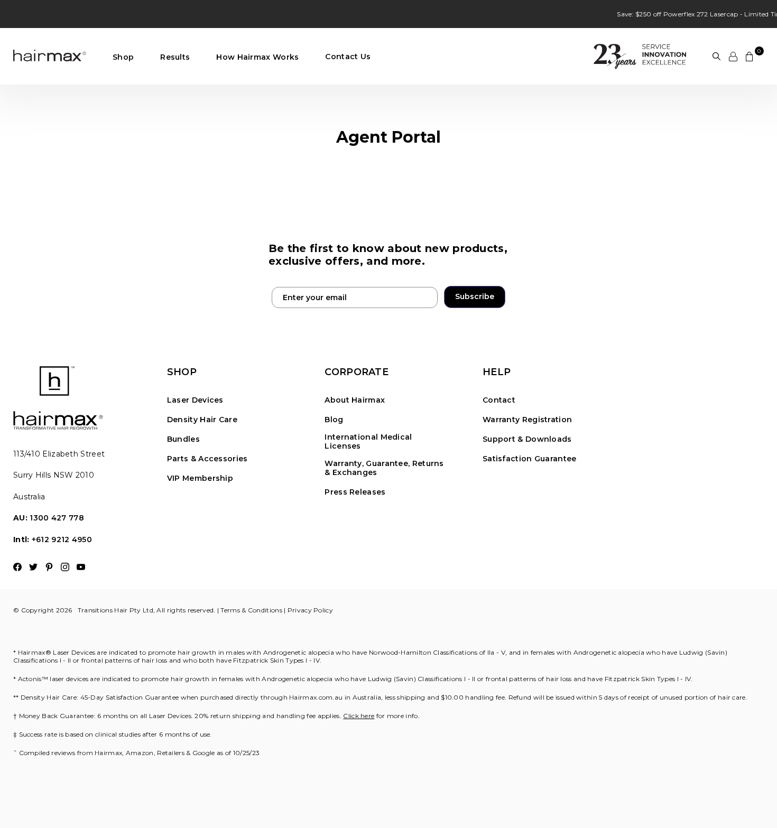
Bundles (183, 439)
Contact (499, 400)
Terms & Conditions (251, 610)
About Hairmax (355, 400)
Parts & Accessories (207, 458)
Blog (334, 419)
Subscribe (474, 296)
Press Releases (355, 492)
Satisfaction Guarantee (530, 458)
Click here (358, 716)
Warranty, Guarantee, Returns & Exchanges (384, 468)
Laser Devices (195, 400)
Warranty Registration (527, 419)
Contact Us (348, 57)
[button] (123, 57)
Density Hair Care (202, 419)
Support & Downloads (527, 439)
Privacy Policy (310, 610)
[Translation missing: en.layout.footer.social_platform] (17, 567)
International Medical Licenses (368, 442)
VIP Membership (200, 478)
